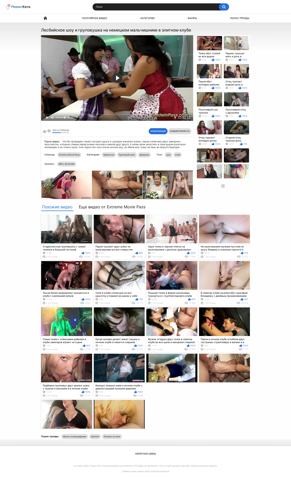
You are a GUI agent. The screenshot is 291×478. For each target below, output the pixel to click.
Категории (147, 18)
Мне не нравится (49, 131)
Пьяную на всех (112, 436)
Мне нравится (44, 131)
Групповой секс (127, 154)
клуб (177, 154)
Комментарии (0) (180, 131)
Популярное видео (94, 18)
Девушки (144, 154)
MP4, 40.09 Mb (67, 164)
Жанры (192, 18)
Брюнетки (109, 154)
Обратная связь (145, 453)
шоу (168, 154)
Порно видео (45, 18)
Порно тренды (239, 18)
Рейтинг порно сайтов (133, 471)
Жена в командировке (74, 436)
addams (95, 436)
